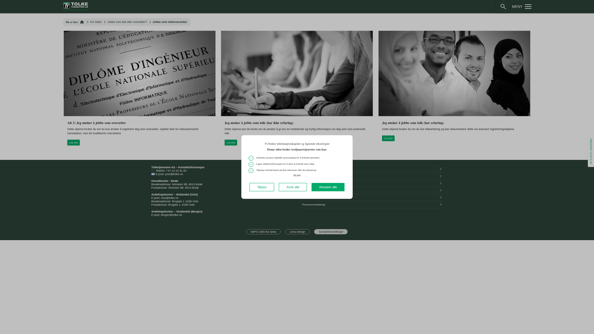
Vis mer (297, 175)
